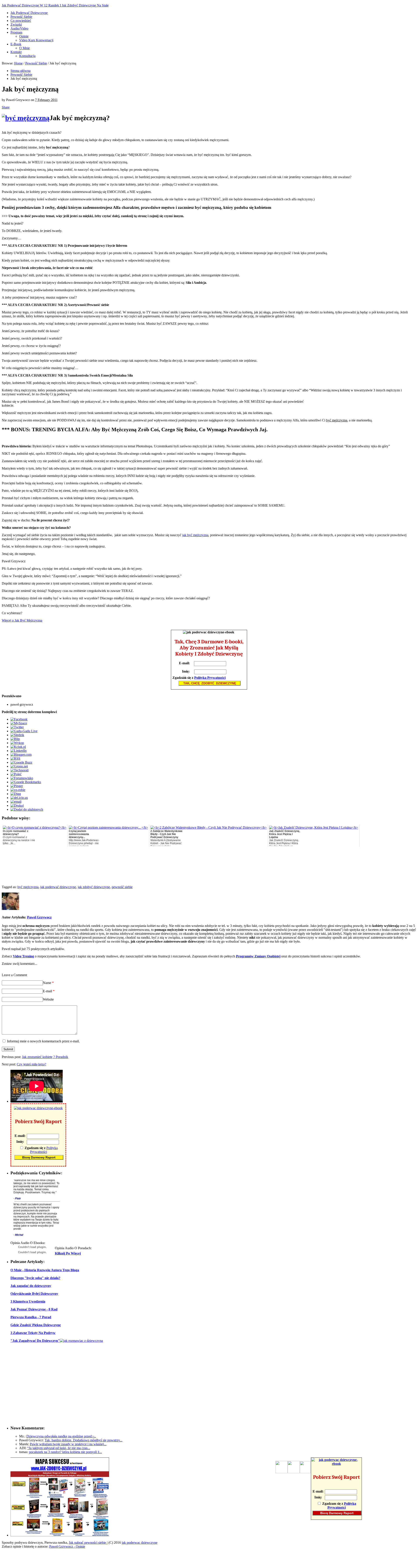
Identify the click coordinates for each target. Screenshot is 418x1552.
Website (48, 999)
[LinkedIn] (18, 750)
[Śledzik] (17, 735)
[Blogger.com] (21, 754)
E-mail (49, 991)
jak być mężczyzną (195, 535)
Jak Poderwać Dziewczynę (29, 13)
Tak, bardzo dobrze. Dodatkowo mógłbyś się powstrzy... (83, 1440)
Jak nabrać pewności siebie (88, 1542)
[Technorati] (19, 770)
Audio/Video (19, 28)
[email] (15, 801)
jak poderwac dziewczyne (139, 1542)
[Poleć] (16, 774)
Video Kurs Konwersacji (36, 40)
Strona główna (20, 71)
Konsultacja (27, 56)
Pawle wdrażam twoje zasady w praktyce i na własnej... (68, 1444)
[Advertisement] (364, 407)
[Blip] (15, 739)
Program (16, 32)
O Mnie (24, 48)
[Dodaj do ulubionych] (26, 809)
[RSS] (15, 758)
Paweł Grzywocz (39, 917)
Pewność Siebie (21, 17)
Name (48, 983)
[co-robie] (17, 790)
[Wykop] (17, 743)
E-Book (15, 44)
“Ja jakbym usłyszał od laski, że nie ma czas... (58, 1448)
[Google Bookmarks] (25, 782)
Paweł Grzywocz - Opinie (67, 1546)
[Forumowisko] (21, 778)
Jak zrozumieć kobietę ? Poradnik (45, 1057)
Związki (16, 24)
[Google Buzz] (21, 762)
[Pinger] (16, 786)
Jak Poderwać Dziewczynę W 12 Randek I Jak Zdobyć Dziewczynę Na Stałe (55, 5)
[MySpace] (18, 723)
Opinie (24, 36)
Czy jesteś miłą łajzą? (31, 1064)
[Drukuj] (17, 805)
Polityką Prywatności (210, 678)
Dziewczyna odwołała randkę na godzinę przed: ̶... (61, 1436)
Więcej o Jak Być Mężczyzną (22, 620)
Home (18, 63)
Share (6, 107)
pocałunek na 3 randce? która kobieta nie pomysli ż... (65, 1452)
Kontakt (16, 52)
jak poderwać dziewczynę (58, 887)
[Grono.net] (19, 766)
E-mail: (184, 663)
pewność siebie (122, 887)
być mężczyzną (28, 887)
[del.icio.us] (19, 798)
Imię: (186, 671)
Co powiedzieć (20, 20)
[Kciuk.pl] (18, 747)
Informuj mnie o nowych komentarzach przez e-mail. (43, 1041)
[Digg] (15, 794)
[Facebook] (18, 719)
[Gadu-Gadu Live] (23, 731)
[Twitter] (17, 727)
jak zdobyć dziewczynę (94, 887)
